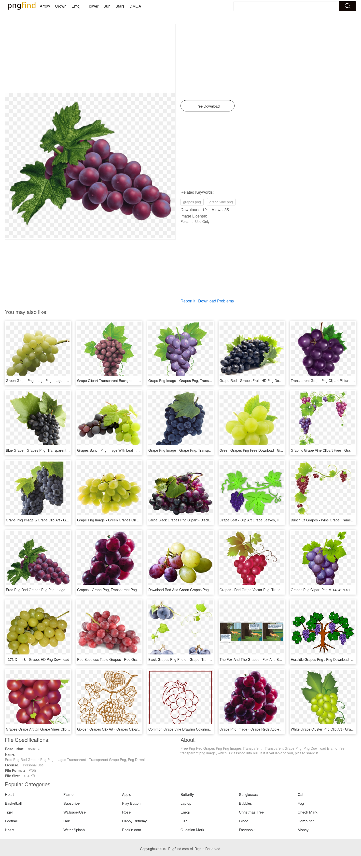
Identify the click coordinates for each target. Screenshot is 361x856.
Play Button (131, 803)
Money (303, 829)
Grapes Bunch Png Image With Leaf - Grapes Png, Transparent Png (130, 450)
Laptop (185, 803)
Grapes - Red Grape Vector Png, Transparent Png (258, 589)
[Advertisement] (90, 58)
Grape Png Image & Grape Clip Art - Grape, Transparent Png (53, 519)
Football (11, 820)
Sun (107, 6)
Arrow (45, 6)
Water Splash (74, 829)
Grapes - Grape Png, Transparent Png (107, 589)
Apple (126, 794)
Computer (306, 820)
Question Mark (192, 829)
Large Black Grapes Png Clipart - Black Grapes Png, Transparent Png (202, 519)
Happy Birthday (134, 820)
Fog (301, 803)
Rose (126, 812)
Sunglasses (248, 794)
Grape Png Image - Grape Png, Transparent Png (186, 450)
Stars (120, 6)
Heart (9, 794)
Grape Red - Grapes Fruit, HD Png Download (255, 380)
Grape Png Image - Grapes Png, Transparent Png (187, 380)
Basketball (13, 803)
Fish (183, 820)
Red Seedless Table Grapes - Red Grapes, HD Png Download (125, 659)
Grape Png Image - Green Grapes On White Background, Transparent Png (135, 519)
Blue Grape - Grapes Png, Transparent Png (39, 450)
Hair (66, 820)
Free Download (207, 106)
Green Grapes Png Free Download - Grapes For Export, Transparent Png (277, 450)
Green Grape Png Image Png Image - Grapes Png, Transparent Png (59, 380)
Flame (68, 794)
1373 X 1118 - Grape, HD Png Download (37, 659)
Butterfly (187, 794)
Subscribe (71, 803)
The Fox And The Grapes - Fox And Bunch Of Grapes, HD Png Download (277, 659)
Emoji (76, 6)
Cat (300, 794)
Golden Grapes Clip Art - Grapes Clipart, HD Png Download (123, 729)
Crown (61, 6)
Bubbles (245, 803)
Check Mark (308, 812)
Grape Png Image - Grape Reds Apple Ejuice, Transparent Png (269, 729)
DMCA (135, 6)
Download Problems (216, 301)
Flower (92, 6)
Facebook (247, 829)
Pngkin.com (131, 829)
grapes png (192, 201)
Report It (187, 301)
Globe (244, 820)
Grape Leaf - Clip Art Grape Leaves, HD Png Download (262, 519)
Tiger (9, 812)
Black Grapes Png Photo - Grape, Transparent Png (187, 659)
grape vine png (221, 201)
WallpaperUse (74, 812)
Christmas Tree (251, 812)
